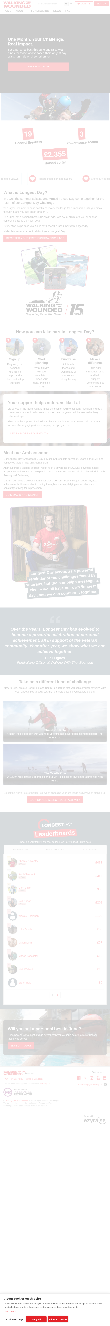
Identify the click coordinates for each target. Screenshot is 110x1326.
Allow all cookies (58, 1319)
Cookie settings (14, 1319)
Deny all (36, 1319)
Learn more (10, 1311)
